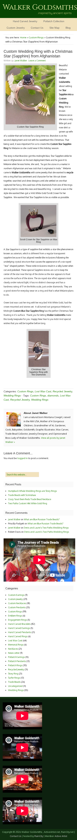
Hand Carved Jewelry (25, 21)
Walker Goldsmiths (40, 7)
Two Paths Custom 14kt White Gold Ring (27, 503)
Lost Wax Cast (43, 391)
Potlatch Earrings (16, 657)
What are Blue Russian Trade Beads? (41, 519)
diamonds (53, 395)
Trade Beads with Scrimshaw (22, 495)
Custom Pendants (16, 607)
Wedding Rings (12, 395)
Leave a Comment (37, 60)
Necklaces (13, 648)
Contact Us (37, 27)
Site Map (54, 27)
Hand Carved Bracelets (19, 624)
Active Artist (61, 836)
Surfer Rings (14, 677)
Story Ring (13, 673)
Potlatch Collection (53, 21)
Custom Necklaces (17, 603)
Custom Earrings (16, 595)
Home (23, 37)
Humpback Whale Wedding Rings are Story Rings (32, 491)
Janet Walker (21, 60)
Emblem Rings (15, 615)
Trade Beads (14, 682)
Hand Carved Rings (17, 636)
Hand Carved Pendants (19, 632)
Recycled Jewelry (62, 391)
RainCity (38, 836)
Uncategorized (15, 686)
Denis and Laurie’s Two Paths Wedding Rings (46, 527)
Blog (68, 27)
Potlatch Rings (15, 665)
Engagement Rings (17, 619)
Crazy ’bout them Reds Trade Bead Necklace (29, 499)
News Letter (13, 653)
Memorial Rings (15, 644)
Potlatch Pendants (17, 661)
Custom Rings (36, 37)
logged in (22, 458)
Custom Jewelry (16, 27)
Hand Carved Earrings (19, 628)
